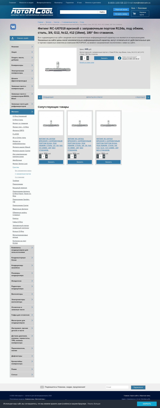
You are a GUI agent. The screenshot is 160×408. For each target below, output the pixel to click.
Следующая (140, 97)
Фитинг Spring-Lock (20, 164)
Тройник (16, 181)
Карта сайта (134, 396)
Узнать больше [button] (93, 404)
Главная (12, 3)
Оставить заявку (121, 14)
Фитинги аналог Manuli (21, 147)
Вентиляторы (17, 294)
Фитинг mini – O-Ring (21, 127)
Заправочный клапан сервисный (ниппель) (21, 227)
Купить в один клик (87, 62)
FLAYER (16, 134)
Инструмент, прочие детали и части (19, 329)
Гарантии (70, 3)
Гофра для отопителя (20, 315)
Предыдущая (48, 97)
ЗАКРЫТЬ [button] (147, 404)
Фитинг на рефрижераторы (19, 142)
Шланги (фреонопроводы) (19, 80)
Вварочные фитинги (20, 209)
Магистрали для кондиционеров (18, 322)
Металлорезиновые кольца (20, 236)
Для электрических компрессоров (20, 155)
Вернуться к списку (94, 97)
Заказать (104, 58)
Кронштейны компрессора (16, 362)
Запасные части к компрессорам (18, 87)
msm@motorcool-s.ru (141, 3)
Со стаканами (19, 177)
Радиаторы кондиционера (17, 287)
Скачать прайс (22, 38)
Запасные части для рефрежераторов (19, 105)
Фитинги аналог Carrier (21, 151)
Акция (14, 52)
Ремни (14, 369)
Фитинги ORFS (18, 130)
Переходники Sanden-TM (21, 201)
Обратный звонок (121, 9)
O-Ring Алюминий (20, 116)
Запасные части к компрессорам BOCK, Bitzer (20, 96)
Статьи (14, 375)
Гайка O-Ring (18, 222)
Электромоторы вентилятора (18, 301)
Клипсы (15, 218)
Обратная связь (145, 396)
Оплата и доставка (93, 3)
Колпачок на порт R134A (19, 242)
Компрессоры (17, 65)
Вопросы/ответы (44, 3)
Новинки (15, 47)
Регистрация (142, 8)
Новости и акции (26, 3)
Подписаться (138, 387)
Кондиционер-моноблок (17, 266)
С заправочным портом (23, 174)
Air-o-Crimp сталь (19, 138)
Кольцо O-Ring (18, 231)
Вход (133, 8)
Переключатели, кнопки (18, 349)
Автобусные (17, 160)
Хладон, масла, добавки (17, 59)
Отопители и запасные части (17, 308)
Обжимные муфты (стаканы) (20, 214)
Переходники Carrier (20, 205)
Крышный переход (20, 188)
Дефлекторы (16, 356)
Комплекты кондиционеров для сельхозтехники (19, 250)
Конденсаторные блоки (18, 259)
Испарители (16, 281)
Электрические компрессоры (17, 72)
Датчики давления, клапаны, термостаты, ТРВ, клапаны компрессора (20, 339)
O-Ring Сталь (18, 120)
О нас (79, 3)
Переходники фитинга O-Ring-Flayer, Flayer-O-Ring (22, 193)
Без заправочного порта (23, 171)
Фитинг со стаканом (20, 123)
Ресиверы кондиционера (17, 274)
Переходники (18, 184)
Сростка (16, 167)
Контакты (58, 3)
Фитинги (15, 112)
